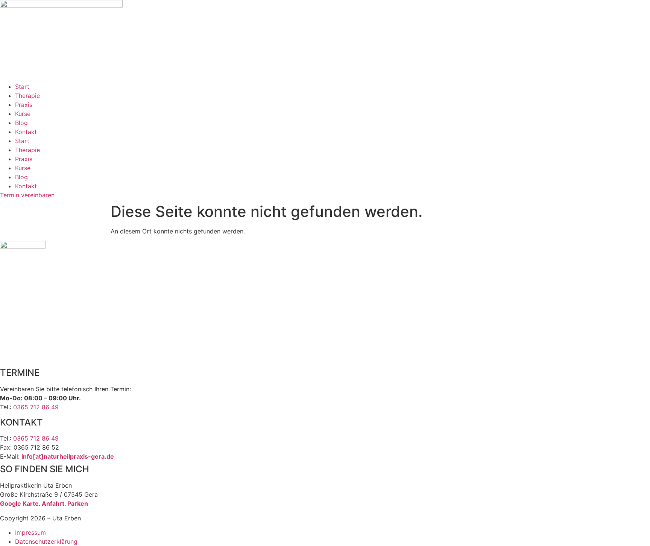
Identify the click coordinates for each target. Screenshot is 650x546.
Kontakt (26, 132)
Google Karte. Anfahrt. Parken (44, 503)
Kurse (22, 113)
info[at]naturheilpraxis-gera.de (67, 456)
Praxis (23, 104)
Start (22, 86)
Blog (21, 123)
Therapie (27, 95)
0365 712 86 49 (36, 407)
